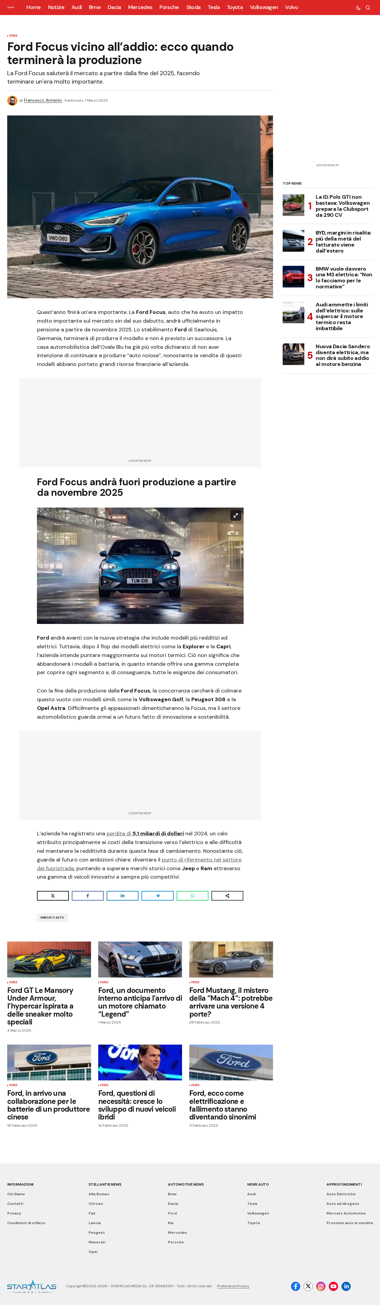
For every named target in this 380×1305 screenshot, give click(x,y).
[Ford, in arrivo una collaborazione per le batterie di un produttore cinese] (49, 1063)
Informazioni (20, 1184)
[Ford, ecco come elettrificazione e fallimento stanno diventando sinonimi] (231, 1063)
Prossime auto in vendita (350, 1223)
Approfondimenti (344, 1184)
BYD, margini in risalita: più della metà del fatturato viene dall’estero (343, 242)
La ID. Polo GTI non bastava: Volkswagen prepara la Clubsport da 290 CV (342, 206)
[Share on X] (53, 896)
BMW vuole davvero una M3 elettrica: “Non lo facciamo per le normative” (344, 278)
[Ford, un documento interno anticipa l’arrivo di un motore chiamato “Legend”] (140, 959)
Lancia (95, 1223)
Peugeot (97, 1232)
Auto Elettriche (341, 1194)
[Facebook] (295, 1286)
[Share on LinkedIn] (122, 896)
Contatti (15, 1203)
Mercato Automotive (346, 1213)
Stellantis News (105, 1184)
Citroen (96, 1203)
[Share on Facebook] (88, 896)
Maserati (97, 1242)
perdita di (145, 833)
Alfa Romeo (99, 1194)
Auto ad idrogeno (343, 1203)
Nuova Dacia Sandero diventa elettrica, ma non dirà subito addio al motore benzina (343, 355)
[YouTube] (333, 1286)
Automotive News (185, 1184)
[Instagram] (321, 1286)
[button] (358, 7)
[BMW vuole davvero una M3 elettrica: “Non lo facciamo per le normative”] (293, 276)
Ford (13, 36)
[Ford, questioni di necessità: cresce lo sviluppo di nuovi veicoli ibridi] (140, 1063)
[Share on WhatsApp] (192, 896)
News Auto (258, 1184)
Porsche (176, 1242)
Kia (170, 1223)
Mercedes (177, 1232)
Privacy (14, 1213)
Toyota (253, 1223)
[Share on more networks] (227, 896)
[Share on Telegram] (157, 896)
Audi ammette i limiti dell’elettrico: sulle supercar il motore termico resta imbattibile (342, 316)
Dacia (173, 1203)
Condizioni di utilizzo (26, 1223)
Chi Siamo (16, 1194)
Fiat (92, 1213)
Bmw (172, 1194)
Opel (93, 1251)
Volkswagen (258, 1213)
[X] (308, 1286)
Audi (251, 1194)
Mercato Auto (52, 918)
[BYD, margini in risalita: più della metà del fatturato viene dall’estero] (293, 241)
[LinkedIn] (346, 1286)
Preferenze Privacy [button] (233, 1286)
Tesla (252, 1203)
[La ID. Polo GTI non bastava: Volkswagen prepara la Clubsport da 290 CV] (293, 205)
